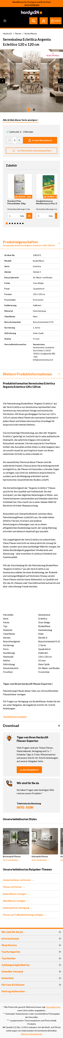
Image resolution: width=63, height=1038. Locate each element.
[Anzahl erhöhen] (19, 140)
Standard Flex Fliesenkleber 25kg (16, 202)
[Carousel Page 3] (12, 223)
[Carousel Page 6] (20, 223)
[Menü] (5, 20)
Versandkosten (53, 1007)
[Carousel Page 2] (9, 223)
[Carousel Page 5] (17, 223)
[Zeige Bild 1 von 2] (29, 109)
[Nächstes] (60, 80)
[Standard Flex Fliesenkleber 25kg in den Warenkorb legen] (29, 216)
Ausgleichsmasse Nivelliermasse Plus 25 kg (48, 202)
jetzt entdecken (31, 5)
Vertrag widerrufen (13, 991)
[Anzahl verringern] (9, 140)
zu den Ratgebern (29, 769)
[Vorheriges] (2, 80)
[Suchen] (33, 20)
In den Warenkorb (42, 140)
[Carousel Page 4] (15, 223)
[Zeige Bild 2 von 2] (34, 109)
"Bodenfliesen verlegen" (15, 716)
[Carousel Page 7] (22, 223)
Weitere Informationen (31, 1034)
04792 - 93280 (25, 807)
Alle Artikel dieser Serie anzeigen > (20, 120)
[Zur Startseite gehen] (31, 13)
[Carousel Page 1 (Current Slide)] (7, 223)
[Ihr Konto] (44, 20)
